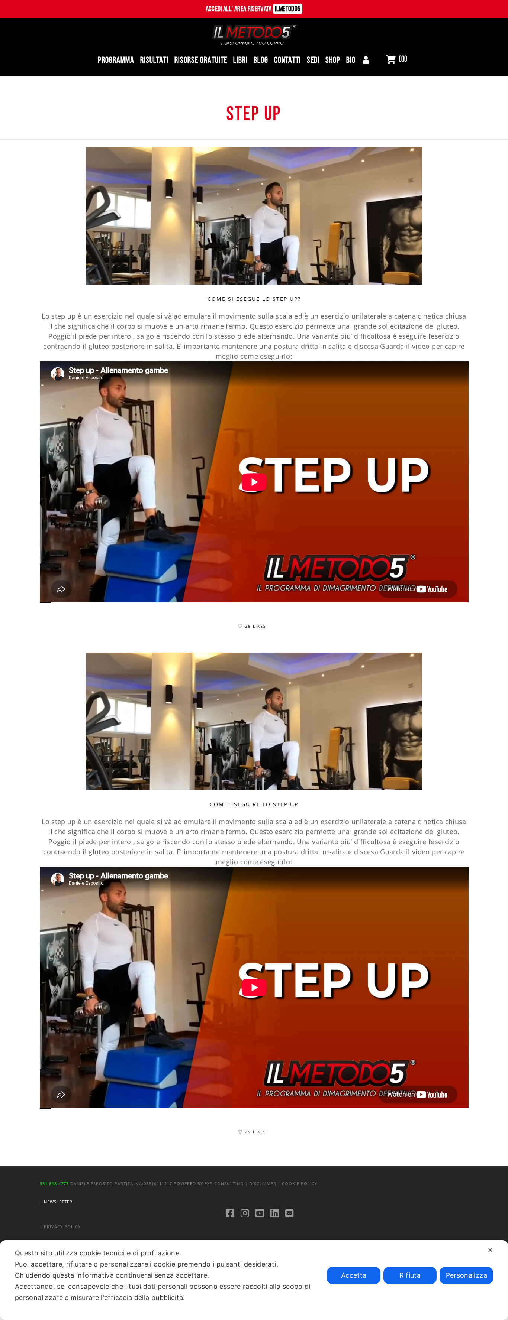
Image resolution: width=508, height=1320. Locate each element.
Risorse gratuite (200, 60)
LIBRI (240, 60)
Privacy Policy (62, 1226)
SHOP (332, 60)
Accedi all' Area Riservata (253, 9)
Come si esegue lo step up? (254, 298)
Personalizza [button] (466, 1275)
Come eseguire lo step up (254, 804)
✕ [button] (490, 1250)
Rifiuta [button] (410, 1275)
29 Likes (255, 1131)
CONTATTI (287, 60)
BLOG (261, 60)
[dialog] (254, 1280)
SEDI (313, 60)
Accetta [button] (354, 1275)
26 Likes (255, 626)
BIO (351, 60)
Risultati (154, 60)
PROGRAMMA (116, 60)
